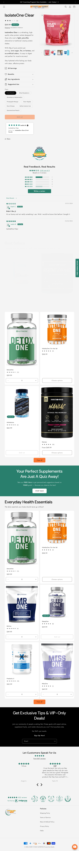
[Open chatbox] (74, 846)
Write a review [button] (39, 191)
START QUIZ (39, 491)
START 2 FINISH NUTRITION (36, 847)
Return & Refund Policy (47, 822)
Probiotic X (10, 678)
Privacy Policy (44, 826)
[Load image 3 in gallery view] (60, 53)
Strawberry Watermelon (15, 97)
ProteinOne (10, 288)
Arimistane (10, 422)
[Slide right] (72, 52)
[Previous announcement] (4, 2)
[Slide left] (42, 52)
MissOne (45, 684)
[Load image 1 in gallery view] (47, 53)
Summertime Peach (14, 110)
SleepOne (45, 621)
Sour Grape (12, 106)
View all (39, 460)
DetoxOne (10, 370)
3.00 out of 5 (45, 170)
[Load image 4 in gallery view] (66, 53)
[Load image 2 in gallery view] (53, 53)
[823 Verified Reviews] (39, 161)
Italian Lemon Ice (26, 106)
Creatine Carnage (48, 298)
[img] (11, 204)
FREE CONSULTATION (77, 268)
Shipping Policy (45, 813)
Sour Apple (28, 102)
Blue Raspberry (25, 93)
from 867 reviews (39, 758)
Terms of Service (45, 817)
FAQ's (42, 831)
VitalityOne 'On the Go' (50, 348)
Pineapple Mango (13, 102)
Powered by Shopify (49, 847)
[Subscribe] (55, 741)
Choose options (21, 308)
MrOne (9, 626)
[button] (4, 7)
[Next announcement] (75, 2)
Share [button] (8, 139)
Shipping (7, 27)
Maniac (44, 442)
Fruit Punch (11, 93)
